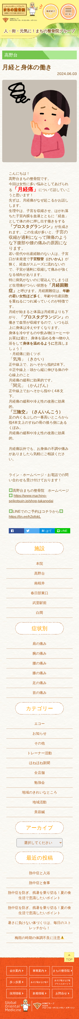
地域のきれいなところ (39, 792)
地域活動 (39, 802)
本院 (39, 563)
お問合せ (62, 993)
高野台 (39, 573)
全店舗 (39, 773)
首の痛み (39, 693)
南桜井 (39, 583)
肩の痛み (39, 643)
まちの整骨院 (62, 970)
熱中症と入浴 (39, 873)
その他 (39, 743)
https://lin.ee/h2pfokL (25, 517)
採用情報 (16, 993)
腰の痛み (39, 663)
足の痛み (39, 683)
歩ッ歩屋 (16, 982)
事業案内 (39, 970)
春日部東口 (39, 593)
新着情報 (39, 993)
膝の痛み (39, 673)
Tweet (32, 530)
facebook (16, 530)
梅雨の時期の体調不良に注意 (37, 938)
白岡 (39, 612)
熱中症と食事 (39, 883)
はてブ (47, 531)
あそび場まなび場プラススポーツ (62, 982)
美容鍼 (39, 812)
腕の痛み (39, 653)
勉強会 (39, 782)
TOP (69, 959)
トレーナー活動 (39, 753)
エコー (39, 723)
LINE (63, 531)
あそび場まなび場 (39, 982)
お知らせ (39, 733)
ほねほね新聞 (39, 763)
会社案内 (16, 970)
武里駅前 (39, 603)
